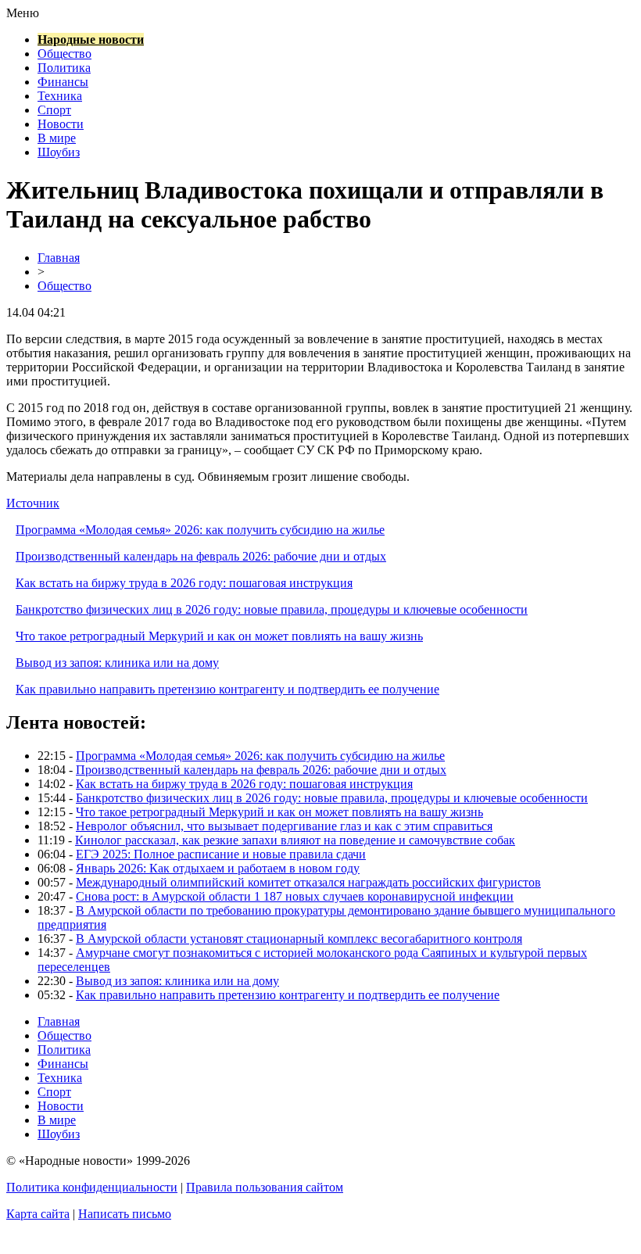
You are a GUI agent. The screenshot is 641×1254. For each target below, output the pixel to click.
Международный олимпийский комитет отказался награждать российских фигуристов (308, 882)
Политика (64, 67)
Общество (64, 53)
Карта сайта (38, 1213)
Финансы (63, 81)
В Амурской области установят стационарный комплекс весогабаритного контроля (299, 938)
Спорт (54, 109)
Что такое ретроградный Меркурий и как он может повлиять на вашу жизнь (219, 636)
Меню (22, 13)
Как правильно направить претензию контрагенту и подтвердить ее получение (227, 689)
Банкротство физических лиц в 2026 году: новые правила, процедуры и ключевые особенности (272, 609)
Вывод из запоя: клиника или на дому (117, 662)
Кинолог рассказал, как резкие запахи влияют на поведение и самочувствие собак (295, 840)
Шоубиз (59, 152)
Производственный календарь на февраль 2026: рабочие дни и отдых (201, 556)
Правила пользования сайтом (264, 1187)
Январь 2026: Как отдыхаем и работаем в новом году (218, 868)
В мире (57, 138)
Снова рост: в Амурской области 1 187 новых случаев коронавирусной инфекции (295, 896)
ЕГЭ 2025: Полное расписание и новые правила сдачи (221, 854)
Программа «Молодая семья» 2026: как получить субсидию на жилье (200, 529)
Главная (59, 257)
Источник (32, 503)
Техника (60, 95)
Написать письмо (124, 1213)
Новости (61, 124)
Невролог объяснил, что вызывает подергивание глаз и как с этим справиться (284, 826)
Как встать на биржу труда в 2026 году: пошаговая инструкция (184, 582)
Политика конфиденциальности (91, 1187)
